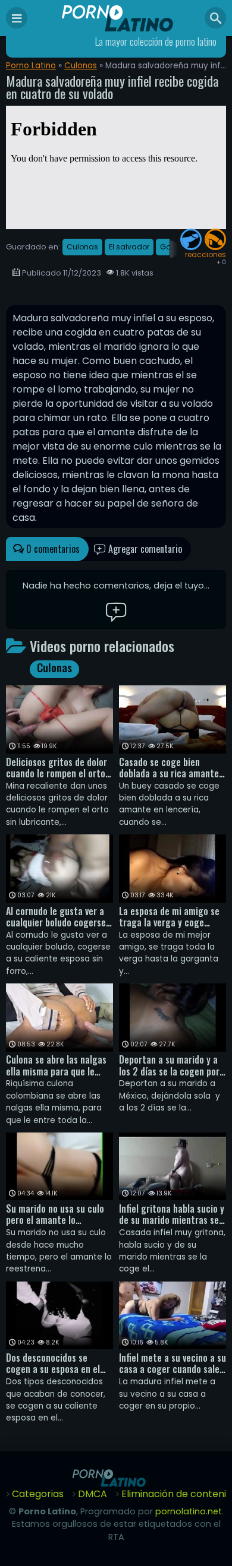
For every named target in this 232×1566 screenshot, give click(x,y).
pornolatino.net (188, 1511)
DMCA (92, 1494)
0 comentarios (52, 549)
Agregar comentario (144, 549)
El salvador (129, 247)
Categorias (38, 1494)
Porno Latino (31, 65)
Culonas (80, 65)
